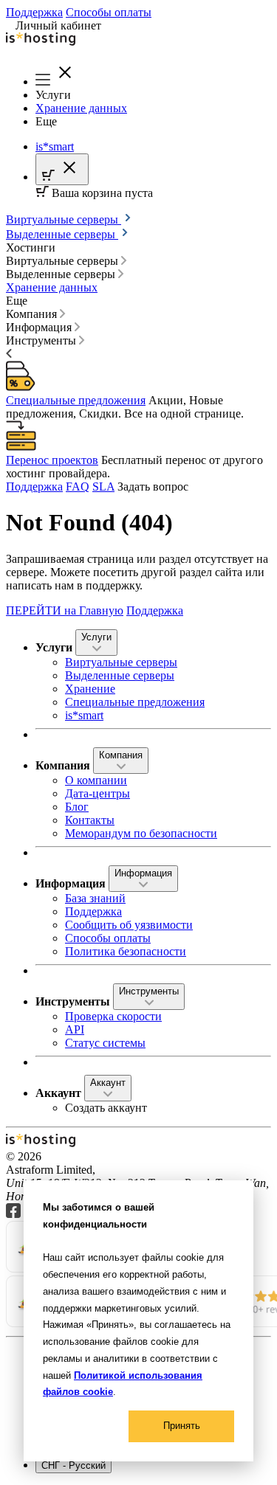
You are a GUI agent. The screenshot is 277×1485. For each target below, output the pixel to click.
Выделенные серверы (62, 234)
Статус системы (105, 1042)
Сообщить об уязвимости (129, 924)
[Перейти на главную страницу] (138, 40)
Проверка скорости (113, 1016)
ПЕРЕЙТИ (64, 610)
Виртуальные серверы (63, 219)
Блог (77, 806)
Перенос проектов (52, 460)
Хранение (90, 688)
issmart (54, 146)
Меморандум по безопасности (141, 833)
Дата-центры (97, 793)
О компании (96, 780)
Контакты (89, 820)
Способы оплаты (108, 12)
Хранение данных (81, 108)
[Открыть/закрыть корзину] (62, 169)
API (74, 1029)
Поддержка (34, 12)
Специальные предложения (76, 400)
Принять (181, 1425)
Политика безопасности (125, 951)
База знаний (95, 898)
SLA (103, 486)
